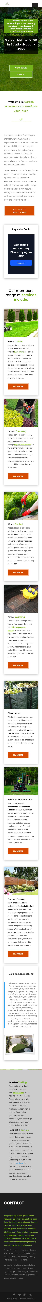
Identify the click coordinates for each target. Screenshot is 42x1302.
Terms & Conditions (27, 1299)
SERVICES (21, 74)
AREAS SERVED (21, 68)
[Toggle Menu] (35, 5)
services (19, 1163)
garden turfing (18, 1093)
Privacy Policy (12, 1299)
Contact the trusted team (19, 211)
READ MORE (18, 386)
